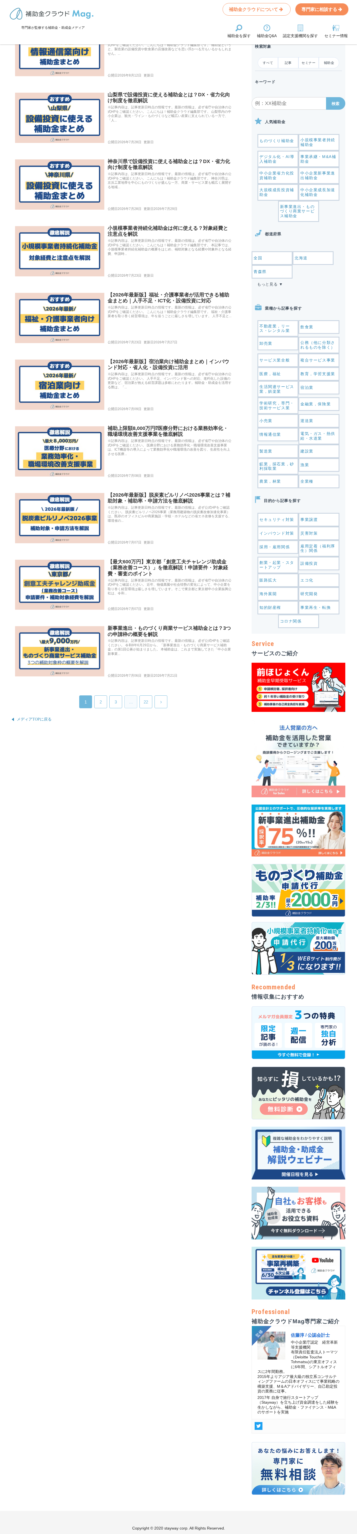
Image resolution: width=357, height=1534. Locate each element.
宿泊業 (306, 387)
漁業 (304, 465)
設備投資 (309, 563)
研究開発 (309, 594)
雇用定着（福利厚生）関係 (317, 548)
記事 (288, 63)
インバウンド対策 (276, 533)
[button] (335, 103)
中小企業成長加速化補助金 (317, 192)
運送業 (306, 420)
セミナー (308, 63)
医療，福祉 (270, 374)
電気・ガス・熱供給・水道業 (317, 436)
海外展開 (268, 594)
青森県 (260, 271)
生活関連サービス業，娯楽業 (276, 389)
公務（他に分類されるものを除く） (317, 345)
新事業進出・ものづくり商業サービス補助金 (297, 211)
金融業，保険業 (315, 404)
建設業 (306, 451)
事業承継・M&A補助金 (318, 159)
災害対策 (309, 533)
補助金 (329, 63)
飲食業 (306, 327)
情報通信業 (270, 434)
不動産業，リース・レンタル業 (274, 328)
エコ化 (306, 580)
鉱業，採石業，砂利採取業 (276, 466)
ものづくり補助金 (276, 140)
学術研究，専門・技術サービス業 (276, 405)
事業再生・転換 (315, 607)
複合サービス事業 (317, 360)
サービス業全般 (274, 360)
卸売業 (265, 343)
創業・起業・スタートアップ (276, 564)
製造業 (265, 451)
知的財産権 (270, 607)
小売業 (265, 420)
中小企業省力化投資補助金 (276, 175)
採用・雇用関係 (274, 547)
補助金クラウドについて (254, 9)
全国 (258, 258)
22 (146, 702)
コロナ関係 (291, 621)
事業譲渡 (309, 519)
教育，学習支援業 (317, 374)
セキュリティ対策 (276, 519)
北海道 (301, 258)
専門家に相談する (319, 9)
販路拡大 (268, 580)
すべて (268, 63)
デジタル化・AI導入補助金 (276, 159)
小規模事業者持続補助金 (317, 142)
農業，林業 (270, 481)
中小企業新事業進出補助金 (317, 175)
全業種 (306, 481)
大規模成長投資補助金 (276, 192)
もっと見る (267, 284)
